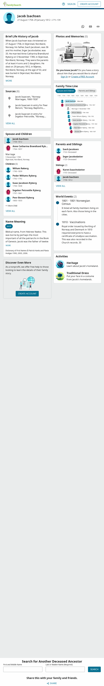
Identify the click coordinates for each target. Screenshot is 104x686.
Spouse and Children (65, 91)
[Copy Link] (98, 26)
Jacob (9, 226)
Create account (27, 293)
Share (53, 683)
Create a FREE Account (82, 76)
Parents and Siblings (87, 91)
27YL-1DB (56, 20)
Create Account (89, 4)
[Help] (63, 4)
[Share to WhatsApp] (83, 26)
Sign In (71, 4)
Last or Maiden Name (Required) (59, 664)
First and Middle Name (12, 664)
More (9, 80)
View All (10, 123)
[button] (27, 98)
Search (94, 669)
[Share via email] (90, 26)
